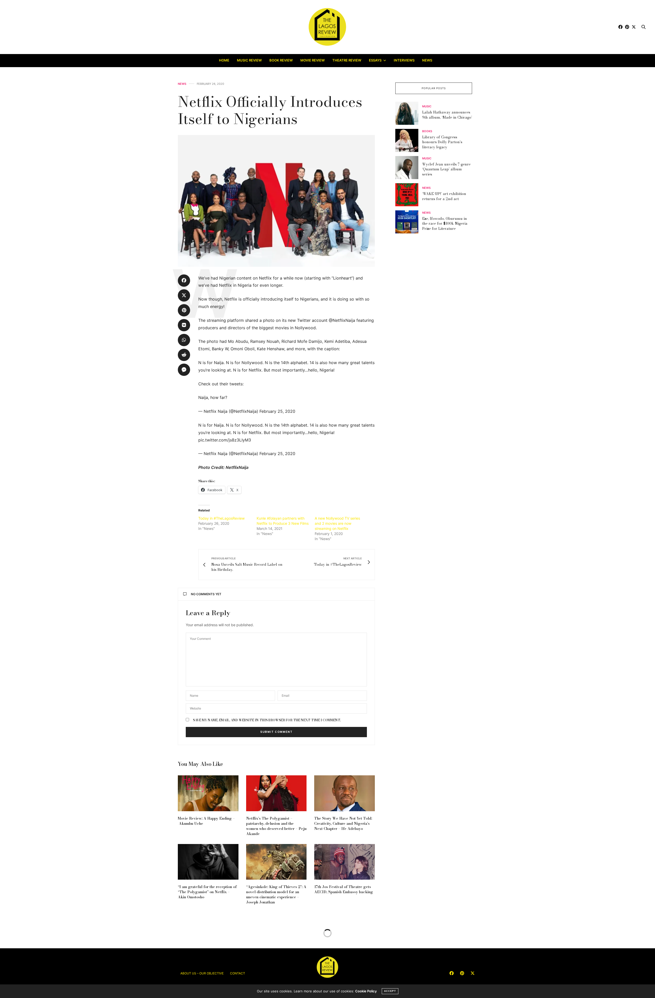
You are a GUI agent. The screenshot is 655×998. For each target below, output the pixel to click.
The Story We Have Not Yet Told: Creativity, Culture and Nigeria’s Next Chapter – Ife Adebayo (343, 823)
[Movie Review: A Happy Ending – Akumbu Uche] (208, 793)
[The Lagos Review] (327, 27)
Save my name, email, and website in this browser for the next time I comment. (267, 720)
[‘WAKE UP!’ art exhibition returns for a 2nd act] (408, 194)
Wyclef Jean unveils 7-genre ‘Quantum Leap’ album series (446, 169)
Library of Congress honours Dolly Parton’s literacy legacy (442, 142)
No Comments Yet (206, 594)
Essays (375, 60)
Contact (237, 973)
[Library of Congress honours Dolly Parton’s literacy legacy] (408, 140)
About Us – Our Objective (202, 973)
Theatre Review (346, 60)
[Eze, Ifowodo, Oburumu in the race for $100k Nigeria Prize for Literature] (408, 221)
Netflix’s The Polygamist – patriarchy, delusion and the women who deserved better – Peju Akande (276, 826)
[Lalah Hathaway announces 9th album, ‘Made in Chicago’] (408, 113)
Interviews (404, 60)
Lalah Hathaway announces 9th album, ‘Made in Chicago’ (447, 114)
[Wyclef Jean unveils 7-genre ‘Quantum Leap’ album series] (408, 167)
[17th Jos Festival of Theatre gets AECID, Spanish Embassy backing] (344, 862)
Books (427, 131)
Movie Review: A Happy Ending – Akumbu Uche (206, 821)
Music (426, 106)
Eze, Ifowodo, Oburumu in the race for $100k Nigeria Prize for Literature (444, 223)
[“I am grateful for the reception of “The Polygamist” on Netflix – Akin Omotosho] (208, 862)
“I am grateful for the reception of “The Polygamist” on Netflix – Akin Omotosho (207, 892)
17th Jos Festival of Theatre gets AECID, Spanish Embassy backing (343, 889)
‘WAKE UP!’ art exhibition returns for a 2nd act (444, 196)
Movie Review (312, 60)
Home (224, 60)
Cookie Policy (366, 991)
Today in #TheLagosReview (221, 518)
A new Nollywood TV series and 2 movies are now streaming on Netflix (337, 523)
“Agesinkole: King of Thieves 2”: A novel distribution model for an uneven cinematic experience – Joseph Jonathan (276, 894)
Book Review (281, 60)
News (427, 60)
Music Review (249, 60)
